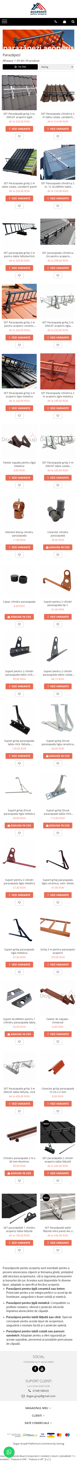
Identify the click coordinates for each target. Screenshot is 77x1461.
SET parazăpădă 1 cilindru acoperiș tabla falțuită (19, 1229)
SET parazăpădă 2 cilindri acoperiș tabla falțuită (57, 1159)
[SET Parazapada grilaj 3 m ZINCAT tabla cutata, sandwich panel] (57, 441)
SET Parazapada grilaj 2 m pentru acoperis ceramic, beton (19, 324)
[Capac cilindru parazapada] (19, 580)
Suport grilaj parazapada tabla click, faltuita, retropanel (19, 742)
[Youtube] (42, 1369)
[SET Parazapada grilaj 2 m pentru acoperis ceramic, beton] (19, 301)
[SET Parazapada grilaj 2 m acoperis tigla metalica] (19, 371)
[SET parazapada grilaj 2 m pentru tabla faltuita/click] (19, 231)
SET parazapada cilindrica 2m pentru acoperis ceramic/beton (57, 254)
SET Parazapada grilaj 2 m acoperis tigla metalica (19, 394)
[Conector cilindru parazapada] (57, 511)
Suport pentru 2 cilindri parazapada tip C (58, 603)
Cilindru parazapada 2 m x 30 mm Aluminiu (19, 1159)
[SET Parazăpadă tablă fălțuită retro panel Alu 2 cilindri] (57, 1207)
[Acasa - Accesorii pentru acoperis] (38, 9)
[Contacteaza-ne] (55, 21)
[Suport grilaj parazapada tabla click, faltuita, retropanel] (19, 719)
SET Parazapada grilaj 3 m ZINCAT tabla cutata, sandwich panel (57, 464)
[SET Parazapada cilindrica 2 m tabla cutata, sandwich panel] (57, 92)
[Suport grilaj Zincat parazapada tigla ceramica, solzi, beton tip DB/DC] (57, 719)
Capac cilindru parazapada (19, 601)
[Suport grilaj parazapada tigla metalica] (19, 928)
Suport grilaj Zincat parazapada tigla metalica (19, 812)
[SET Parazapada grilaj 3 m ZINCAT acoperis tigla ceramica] (57, 301)
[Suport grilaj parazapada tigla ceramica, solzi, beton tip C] (57, 858)
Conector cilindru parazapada (57, 533)
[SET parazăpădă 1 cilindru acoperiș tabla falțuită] (19, 1206)
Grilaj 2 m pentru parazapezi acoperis (57, 951)
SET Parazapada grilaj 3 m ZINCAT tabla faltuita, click (19, 1090)
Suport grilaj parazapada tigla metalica (19, 951)
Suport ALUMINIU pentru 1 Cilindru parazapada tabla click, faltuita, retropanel (19, 1020)
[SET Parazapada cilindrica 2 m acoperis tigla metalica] (57, 371)
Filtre (21, 66)
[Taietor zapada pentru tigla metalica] (19, 441)
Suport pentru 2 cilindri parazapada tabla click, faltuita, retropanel (19, 672)
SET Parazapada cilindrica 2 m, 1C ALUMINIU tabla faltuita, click (57, 185)
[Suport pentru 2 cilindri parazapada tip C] (57, 580)
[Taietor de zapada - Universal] (57, 997)
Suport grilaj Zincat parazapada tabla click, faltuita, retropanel (58, 812)
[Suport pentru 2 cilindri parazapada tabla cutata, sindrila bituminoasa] (57, 650)
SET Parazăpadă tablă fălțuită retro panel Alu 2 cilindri (58, 1229)
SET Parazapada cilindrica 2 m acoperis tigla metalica (57, 394)
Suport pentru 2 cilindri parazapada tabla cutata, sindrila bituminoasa (58, 672)
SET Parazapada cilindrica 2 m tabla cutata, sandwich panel (57, 115)
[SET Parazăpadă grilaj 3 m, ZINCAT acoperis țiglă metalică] (19, 92)
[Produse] (5, 22)
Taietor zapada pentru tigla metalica (19, 464)
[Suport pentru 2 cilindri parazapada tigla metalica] (19, 858)
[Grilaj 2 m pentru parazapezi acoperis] (57, 928)
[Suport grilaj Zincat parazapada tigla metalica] (19, 789)
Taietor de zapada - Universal (57, 1020)
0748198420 (40, 1391)
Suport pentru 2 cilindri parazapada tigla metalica (19, 881)
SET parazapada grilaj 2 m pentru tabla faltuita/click (19, 254)
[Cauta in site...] (73, 21)
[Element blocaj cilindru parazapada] (19, 511)
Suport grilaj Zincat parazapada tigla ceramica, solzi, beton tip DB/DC (58, 742)
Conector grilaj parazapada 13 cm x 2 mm (58, 1090)
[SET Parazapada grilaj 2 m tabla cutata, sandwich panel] (19, 162)
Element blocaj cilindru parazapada (19, 533)
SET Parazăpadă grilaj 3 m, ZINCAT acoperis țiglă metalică (19, 115)
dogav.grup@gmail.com (41, 1396)
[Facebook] (35, 1369)
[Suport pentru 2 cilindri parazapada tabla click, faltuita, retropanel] (19, 650)
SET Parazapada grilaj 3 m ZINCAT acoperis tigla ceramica (57, 324)
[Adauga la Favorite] (19, 136)
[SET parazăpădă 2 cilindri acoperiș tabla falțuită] (57, 1137)
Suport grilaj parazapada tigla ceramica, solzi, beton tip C (58, 881)
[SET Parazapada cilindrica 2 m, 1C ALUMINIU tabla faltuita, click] (57, 162)
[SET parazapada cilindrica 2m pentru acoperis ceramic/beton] (57, 232)
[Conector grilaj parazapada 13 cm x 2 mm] (57, 1067)
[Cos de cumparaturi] (65, 21)
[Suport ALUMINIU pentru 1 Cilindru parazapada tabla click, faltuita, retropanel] (19, 997)
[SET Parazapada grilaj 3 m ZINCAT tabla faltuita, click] (19, 1067)
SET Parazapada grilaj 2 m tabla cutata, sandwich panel (19, 185)
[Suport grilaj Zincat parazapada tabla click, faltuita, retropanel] (57, 789)
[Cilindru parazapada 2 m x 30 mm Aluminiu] (19, 1137)
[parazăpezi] (38, 39)
